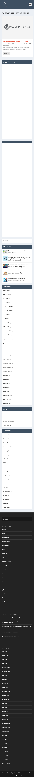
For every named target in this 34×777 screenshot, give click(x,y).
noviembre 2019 (7, 367)
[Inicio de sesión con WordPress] (17, 27)
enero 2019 (6, 399)
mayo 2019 (6, 383)
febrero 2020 (6, 355)
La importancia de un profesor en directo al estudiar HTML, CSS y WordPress (19, 265)
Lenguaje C (6, 475)
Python (5, 495)
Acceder (5, 413)
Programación (6, 491)
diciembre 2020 (7, 331)
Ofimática (5, 479)
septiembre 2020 (7, 339)
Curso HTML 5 (6, 443)
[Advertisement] (17, 86)
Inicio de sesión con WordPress (15, 41)
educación (16, 267)
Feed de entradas (7, 417)
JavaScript (5, 471)
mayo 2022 (6, 314)
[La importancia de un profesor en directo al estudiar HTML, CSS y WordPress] (5, 266)
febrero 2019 (6, 395)
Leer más (6, 54)
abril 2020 (6, 347)
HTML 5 (5, 463)
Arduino (5, 434)
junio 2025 (6, 290)
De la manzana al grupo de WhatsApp (17, 251)
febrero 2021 (6, 327)
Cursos (16, 43)
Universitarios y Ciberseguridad (16, 272)
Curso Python (6, 451)
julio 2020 (6, 343)
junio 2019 (6, 379)
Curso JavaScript (7, 447)
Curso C (5, 439)
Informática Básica (8, 467)
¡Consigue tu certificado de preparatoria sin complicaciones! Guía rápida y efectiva (19, 258)
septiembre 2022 (7, 310)
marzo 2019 (6, 391)
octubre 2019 (6, 371)
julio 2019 (6, 375)
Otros (22, 43)
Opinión (19, 43)
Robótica (5, 499)
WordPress (26, 43)
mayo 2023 (6, 302)
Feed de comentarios (8, 421)
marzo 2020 (6, 351)
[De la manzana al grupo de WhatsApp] (5, 252)
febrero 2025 (6, 294)
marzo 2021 (6, 323)
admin (6, 43)
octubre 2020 (6, 335)
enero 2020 (6, 359)
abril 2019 (6, 387)
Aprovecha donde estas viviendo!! (16, 278)
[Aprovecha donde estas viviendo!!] (5, 280)
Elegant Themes (14, 773)
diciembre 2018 (7, 403)
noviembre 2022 (7, 306)
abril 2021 (6, 319)
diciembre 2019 (7, 363)
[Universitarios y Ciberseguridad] (5, 273)
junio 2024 (6, 298)
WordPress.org (7, 425)
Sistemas (5, 503)
